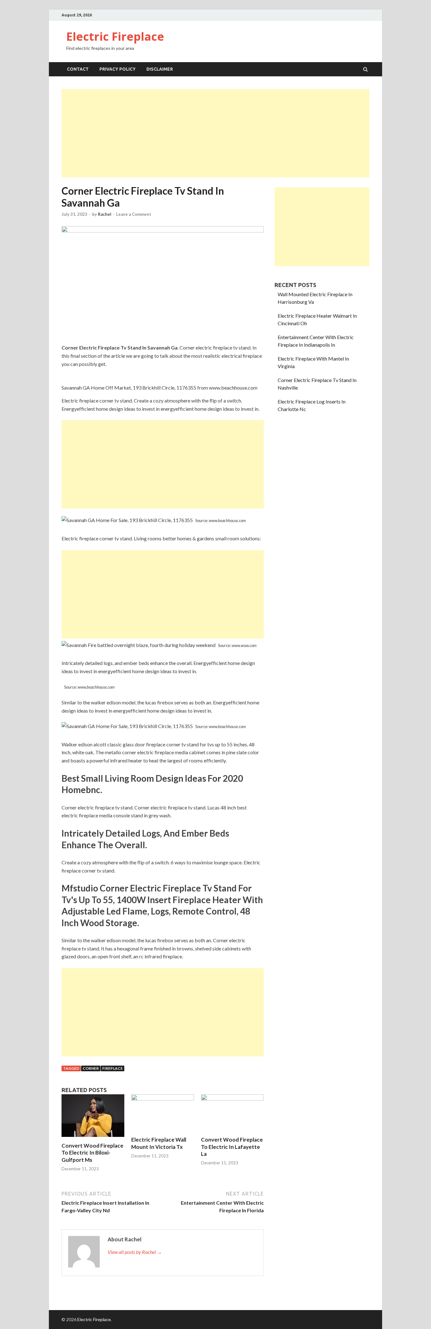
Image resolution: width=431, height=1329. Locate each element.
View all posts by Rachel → (135, 1252)
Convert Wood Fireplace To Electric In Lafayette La (232, 1146)
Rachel (104, 214)
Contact (78, 69)
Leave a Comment (133, 214)
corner (91, 1068)
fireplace (112, 1068)
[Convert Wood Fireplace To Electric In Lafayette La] (232, 1099)
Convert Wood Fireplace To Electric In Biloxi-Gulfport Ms (92, 1152)
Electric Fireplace (115, 36)
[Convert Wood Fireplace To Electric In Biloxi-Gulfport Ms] (93, 1138)
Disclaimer (159, 69)
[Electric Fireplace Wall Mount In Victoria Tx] (162, 1099)
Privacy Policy (117, 69)
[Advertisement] (215, 133)
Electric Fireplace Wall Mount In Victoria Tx (158, 1143)
